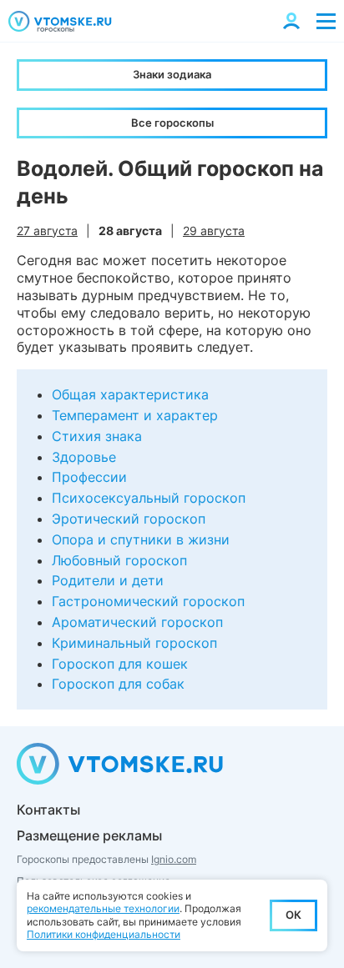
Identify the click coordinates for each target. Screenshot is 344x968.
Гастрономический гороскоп (148, 601)
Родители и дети (108, 580)
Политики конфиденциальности (103, 934)
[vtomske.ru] (60, 21)
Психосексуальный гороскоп (148, 497)
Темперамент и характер (135, 415)
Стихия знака (97, 436)
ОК (293, 914)
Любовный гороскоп (119, 560)
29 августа (214, 230)
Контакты (48, 809)
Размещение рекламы (89, 835)
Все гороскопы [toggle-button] (172, 122)
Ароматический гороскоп (137, 622)
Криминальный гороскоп (134, 642)
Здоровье (84, 457)
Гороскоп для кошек (120, 663)
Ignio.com (173, 859)
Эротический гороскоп (128, 518)
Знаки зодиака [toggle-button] (172, 74)
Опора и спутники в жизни (141, 539)
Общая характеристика (130, 394)
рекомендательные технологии (103, 908)
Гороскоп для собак (118, 683)
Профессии (89, 477)
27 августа (47, 230)
